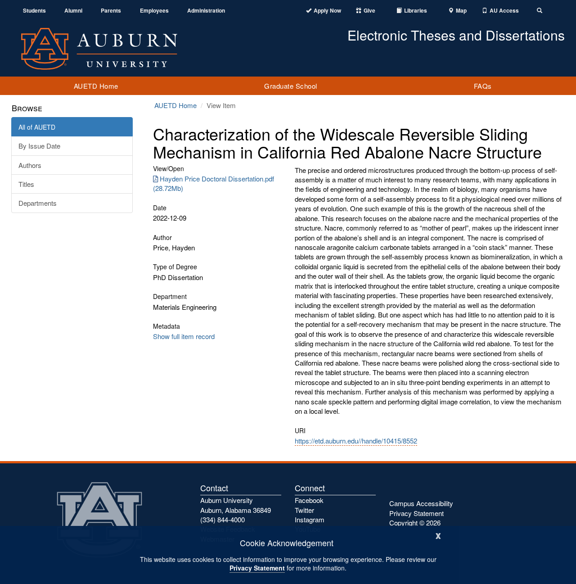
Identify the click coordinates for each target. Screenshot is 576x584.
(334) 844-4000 (222, 519)
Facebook (309, 500)
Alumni (73, 10)
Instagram (309, 519)
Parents (111, 10)
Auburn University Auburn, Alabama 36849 (235, 504)
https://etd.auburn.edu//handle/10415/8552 (356, 440)
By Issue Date (39, 145)
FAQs (483, 86)
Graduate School (290, 86)
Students (34, 10)
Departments (37, 203)
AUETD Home (96, 86)
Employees (154, 10)
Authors (29, 165)
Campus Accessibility (421, 503)
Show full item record (184, 336)
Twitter (304, 510)
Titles (26, 184)
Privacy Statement (257, 567)
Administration (206, 10)
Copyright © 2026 (415, 522)
